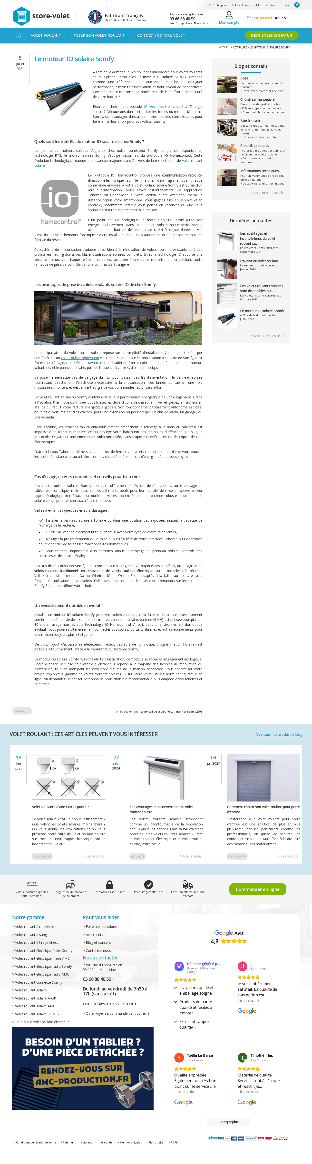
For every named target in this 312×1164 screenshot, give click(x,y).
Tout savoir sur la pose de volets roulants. (261, 83)
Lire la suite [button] (248, 1000)
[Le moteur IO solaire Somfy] (61, 120)
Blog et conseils (279, 5)
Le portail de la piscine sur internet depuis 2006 (171, 711)
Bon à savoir (42, 856)
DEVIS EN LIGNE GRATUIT (272, 35)
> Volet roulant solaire (29, 990)
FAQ (259, 5)
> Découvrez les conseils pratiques (256, 160)
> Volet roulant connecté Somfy (37, 982)
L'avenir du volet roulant (259, 261)
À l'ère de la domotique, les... (259, 315)
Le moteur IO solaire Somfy (262, 310)
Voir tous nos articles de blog (279, 734)
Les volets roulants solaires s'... (260, 248)
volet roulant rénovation (80, 357)
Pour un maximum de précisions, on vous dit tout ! (262, 175)
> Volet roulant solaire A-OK (34, 998)
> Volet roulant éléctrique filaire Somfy (42, 950)
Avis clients (242, 5)
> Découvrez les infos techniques (262, 183)
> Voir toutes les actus (267, 335)
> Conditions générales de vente (35, 1142)
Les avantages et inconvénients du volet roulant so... (257, 238)
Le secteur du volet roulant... (259, 265)
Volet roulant (46, 35)
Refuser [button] (250, 1150)
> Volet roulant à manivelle (33, 926)
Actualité (22, 711)
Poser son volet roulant (99, 35)
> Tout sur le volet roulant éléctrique (40, 1022)
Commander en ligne (258, 889)
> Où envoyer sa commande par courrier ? (116, 1013)
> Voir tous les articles (268, 192)
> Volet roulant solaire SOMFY (35, 1014)
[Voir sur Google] (242, 966)
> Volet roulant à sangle (30, 934)
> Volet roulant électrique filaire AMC (41, 958)
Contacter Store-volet (161, 35)
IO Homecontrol (157, 106)
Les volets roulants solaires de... (261, 295)
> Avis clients (93, 934)
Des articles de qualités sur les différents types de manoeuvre (260, 104)
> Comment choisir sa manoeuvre (262, 112)
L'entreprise (220, 5)
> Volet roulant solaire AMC (33, 1006)
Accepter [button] (222, 1149)
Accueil (18, 35)
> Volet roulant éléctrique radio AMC (40, 974)
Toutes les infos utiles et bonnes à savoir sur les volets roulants (262, 150)
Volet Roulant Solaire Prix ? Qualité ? (60, 806)
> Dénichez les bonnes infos (258, 137)
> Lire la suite (93, 856)
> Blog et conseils (97, 942)
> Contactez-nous (97, 950)
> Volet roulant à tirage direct (35, 942)
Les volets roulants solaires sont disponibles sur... (261, 288)
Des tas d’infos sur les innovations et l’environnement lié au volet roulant (262, 127)
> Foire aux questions (100, 926)
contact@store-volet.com (109, 1003)
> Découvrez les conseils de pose (262, 91)
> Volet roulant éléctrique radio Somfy (42, 966)
